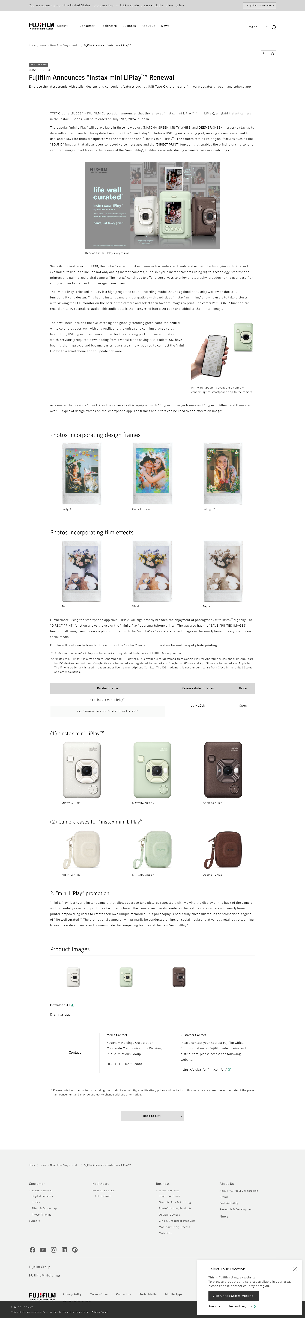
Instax (36, 1202)
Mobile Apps (173, 1294)
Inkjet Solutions (169, 1196)
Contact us (123, 1294)
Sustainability (229, 1203)
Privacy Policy (72, 1294)
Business (163, 1184)
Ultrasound (103, 1196)
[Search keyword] (274, 27)
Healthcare (101, 1184)
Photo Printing (42, 1215)
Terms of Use (99, 1294)
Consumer (37, 1184)
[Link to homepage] (41, 26)
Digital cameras (42, 1196)
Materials (165, 1233)
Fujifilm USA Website (259, 6)
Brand (224, 1197)
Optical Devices (169, 1215)
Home (32, 46)
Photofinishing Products (175, 1208)
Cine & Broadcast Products (177, 1221)
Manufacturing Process (174, 1227)
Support (34, 1221)
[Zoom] (73, 977)
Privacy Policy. (99, 1312)
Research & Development (237, 1209)
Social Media (148, 1294)
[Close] (295, 1268)
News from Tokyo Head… (65, 46)
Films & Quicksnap (44, 1208)
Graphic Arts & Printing (175, 1202)
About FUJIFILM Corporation (239, 1191)
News (43, 46)
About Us (227, 1184)
